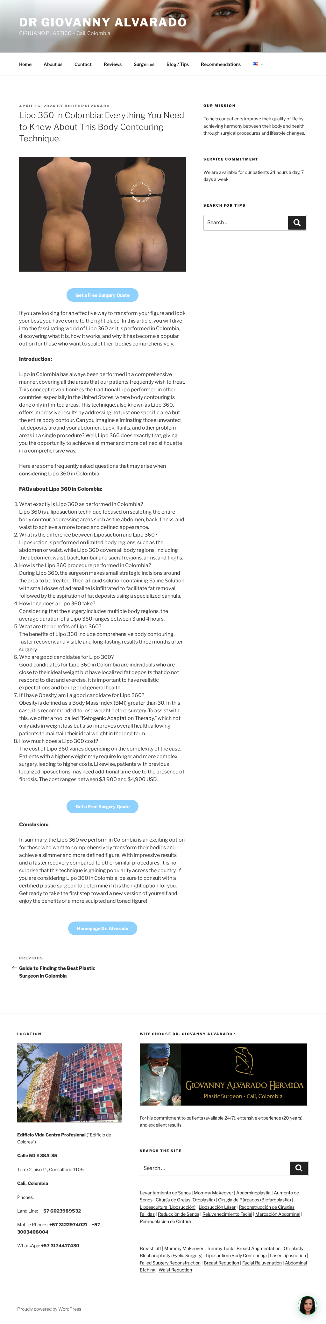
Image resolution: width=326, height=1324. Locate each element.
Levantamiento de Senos (165, 1192)
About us (53, 64)
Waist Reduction (175, 1269)
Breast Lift (150, 1248)
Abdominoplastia (253, 1192)
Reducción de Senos (178, 1214)
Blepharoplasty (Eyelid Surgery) (171, 1255)
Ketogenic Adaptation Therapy (118, 718)
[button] (307, 1305)
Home (25, 64)
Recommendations (221, 64)
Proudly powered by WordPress (49, 1309)
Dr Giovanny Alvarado (103, 22)
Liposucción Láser (217, 1207)
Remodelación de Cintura (165, 1221)
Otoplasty (293, 1248)
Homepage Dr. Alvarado (102, 928)
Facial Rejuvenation (262, 1262)
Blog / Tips (178, 64)
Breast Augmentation (258, 1248)
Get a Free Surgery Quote (102, 295)
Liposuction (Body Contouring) (236, 1255)
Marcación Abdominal (277, 1214)
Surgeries (144, 64)
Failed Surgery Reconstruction (170, 1262)
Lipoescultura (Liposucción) (167, 1207)
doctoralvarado (87, 106)
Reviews (113, 64)
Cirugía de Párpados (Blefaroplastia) (254, 1199)
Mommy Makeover (213, 1192)
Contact (83, 64)
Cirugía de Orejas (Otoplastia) (185, 1199)
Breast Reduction (221, 1262)
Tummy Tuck (220, 1248)
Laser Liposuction (288, 1255)
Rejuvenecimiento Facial (227, 1214)
